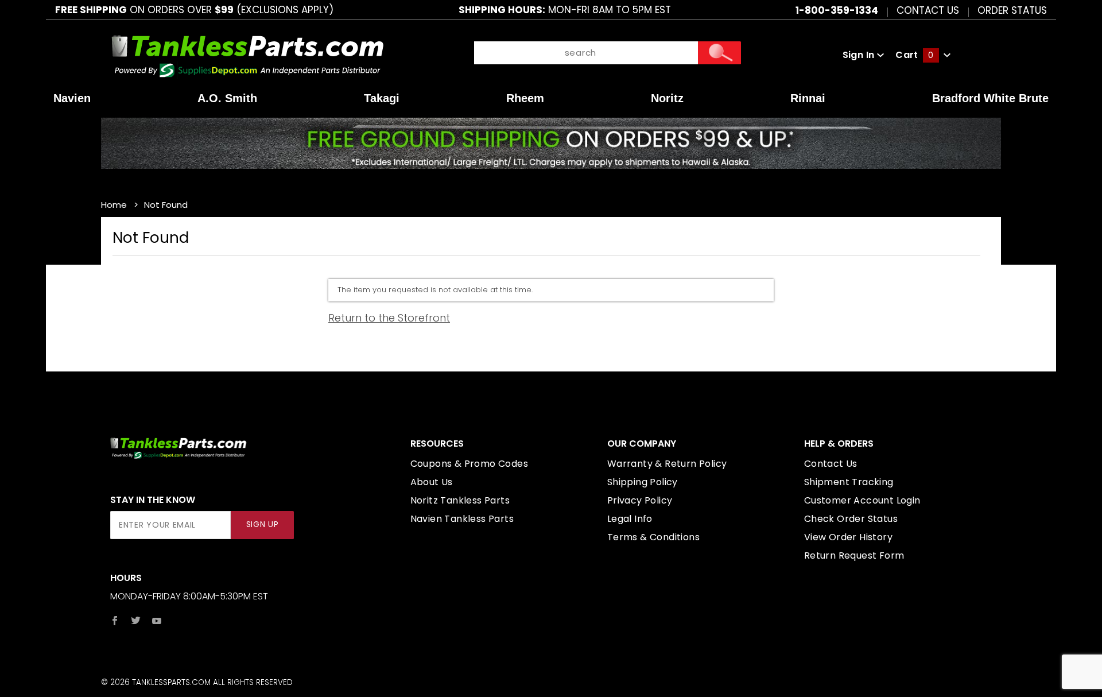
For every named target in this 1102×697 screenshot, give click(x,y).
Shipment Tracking (849, 482)
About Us (431, 482)
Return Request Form (854, 555)
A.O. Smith (227, 98)
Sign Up (262, 524)
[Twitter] (136, 620)
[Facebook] (114, 620)
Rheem (525, 98)
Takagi (381, 98)
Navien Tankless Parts (462, 518)
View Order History (848, 537)
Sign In (860, 54)
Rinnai (807, 98)
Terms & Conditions (653, 537)
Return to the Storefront (389, 318)
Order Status (1012, 10)
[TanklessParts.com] (247, 54)
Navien (72, 98)
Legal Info (630, 518)
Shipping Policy (642, 482)
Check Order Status (851, 518)
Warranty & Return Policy (667, 463)
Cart (914, 54)
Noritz (667, 98)
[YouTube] (157, 620)
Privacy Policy (640, 500)
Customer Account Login (862, 500)
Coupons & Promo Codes (469, 463)
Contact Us (928, 10)
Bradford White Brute (990, 98)
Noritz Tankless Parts (460, 500)
